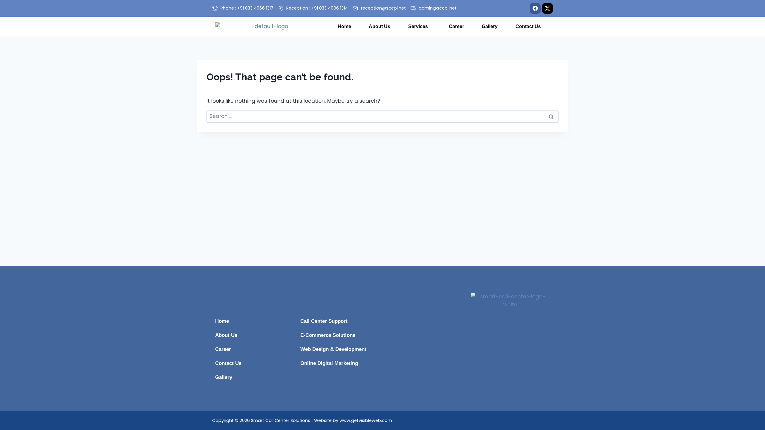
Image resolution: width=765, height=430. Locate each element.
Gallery (490, 26)
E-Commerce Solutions (327, 335)
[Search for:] (382, 116)
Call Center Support (324, 321)
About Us (379, 26)
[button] (419, 26)
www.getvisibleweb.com (365, 420)
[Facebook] (535, 8)
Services (418, 26)
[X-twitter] (547, 8)
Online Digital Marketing (329, 363)
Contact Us (528, 26)
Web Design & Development (333, 349)
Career (456, 26)
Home (344, 26)
